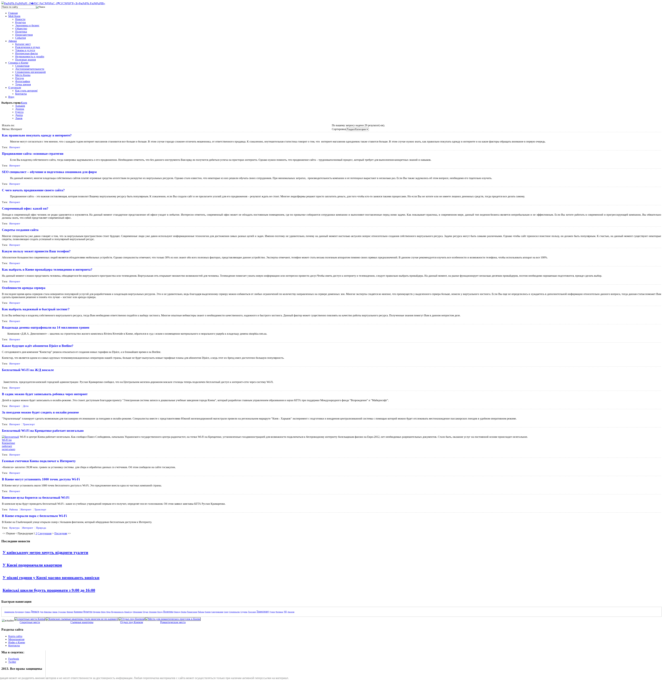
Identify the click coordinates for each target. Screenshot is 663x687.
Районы (13, 509)
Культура (14, 527)
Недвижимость (117, 612)
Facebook (13, 658)
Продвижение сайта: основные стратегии (32, 153)
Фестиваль (279, 612)
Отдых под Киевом (131, 622)
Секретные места (30, 622)
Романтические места (173, 622)
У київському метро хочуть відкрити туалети (45, 552)
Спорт (226, 612)
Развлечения (192, 612)
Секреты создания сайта (20, 230)
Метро (103, 612)
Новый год (128, 612)
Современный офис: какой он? (25, 208)
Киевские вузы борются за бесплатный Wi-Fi (35, 497)
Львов (18, 118)
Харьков (20, 105)
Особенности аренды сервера (23, 288)
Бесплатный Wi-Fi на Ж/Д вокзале (28, 370)
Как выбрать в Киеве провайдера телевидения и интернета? (47, 269)
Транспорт (29, 424)
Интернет (14, 147)
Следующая (44, 533)
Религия (208, 612)
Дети (25, 406)
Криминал (78, 612)
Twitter (12, 661)
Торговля (252, 612)
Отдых (145, 612)
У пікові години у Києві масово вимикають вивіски (51, 577)
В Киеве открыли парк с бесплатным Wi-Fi (34, 516)
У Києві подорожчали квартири (32, 565)
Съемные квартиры (81, 622)
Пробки (183, 612)
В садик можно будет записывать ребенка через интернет (45, 394)
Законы (54, 612)
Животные (48, 612)
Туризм (272, 612)
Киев (24, 102)
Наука (108, 612)
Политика (168, 611)
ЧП (285, 612)
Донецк (19, 108)
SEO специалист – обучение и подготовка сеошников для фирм (49, 172)
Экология (290, 612)
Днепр (19, 115)
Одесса (19, 112)
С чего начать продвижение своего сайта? (33, 190)
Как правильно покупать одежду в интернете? (37, 135)
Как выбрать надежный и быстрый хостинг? (36, 309)
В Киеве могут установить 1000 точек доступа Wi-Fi (41, 479)
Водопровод (19, 612)
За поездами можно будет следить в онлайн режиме (40, 412)
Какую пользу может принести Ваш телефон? (36, 251)
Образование (137, 612)
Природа (41, 527)
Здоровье (62, 612)
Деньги (35, 611)
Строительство (234, 612)
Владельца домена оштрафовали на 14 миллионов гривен (45, 327)
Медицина (96, 612)
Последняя (60, 533)
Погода (159, 612)
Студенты (244, 612)
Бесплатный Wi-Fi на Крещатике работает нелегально (43, 430)
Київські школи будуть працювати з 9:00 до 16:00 (49, 590)
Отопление (153, 612)
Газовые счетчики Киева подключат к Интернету (39, 461)
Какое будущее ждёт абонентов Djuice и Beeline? (37, 346)
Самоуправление (217, 612)
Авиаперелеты (9, 612)
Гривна (27, 612)
